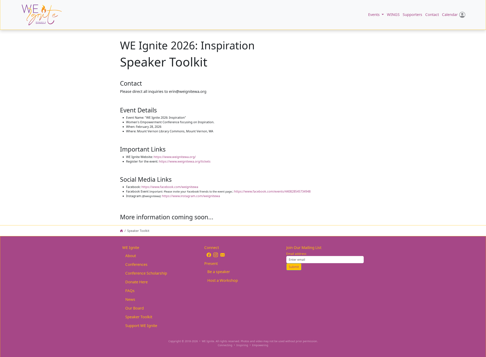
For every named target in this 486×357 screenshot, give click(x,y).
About (130, 255)
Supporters (412, 14)
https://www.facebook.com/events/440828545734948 (272, 191)
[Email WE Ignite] (222, 255)
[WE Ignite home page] (121, 231)
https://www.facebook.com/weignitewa (169, 187)
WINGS (393, 14)
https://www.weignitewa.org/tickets (185, 161)
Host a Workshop (222, 280)
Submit (294, 267)
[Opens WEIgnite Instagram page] (215, 255)
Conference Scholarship (146, 273)
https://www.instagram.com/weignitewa (191, 196)
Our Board (134, 308)
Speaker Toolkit (138, 316)
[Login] (462, 14)
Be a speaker (218, 271)
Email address (296, 254)
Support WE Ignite (141, 325)
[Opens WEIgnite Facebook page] (209, 255)
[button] (37, 15)
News (130, 299)
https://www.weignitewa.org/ (175, 157)
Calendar (450, 14)
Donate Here (136, 281)
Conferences (136, 264)
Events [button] (374, 14)
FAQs (130, 290)
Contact (432, 14)
